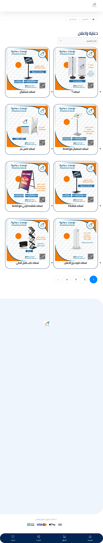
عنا (45, 488)
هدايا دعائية (45, 461)
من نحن (45, 398)
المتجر (45, 389)
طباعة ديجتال (46, 421)
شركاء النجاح (45, 505)
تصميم (46, 465)
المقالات (45, 394)
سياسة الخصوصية (46, 501)
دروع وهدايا (46, 434)
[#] (39, 361)
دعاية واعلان (45, 425)
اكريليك (45, 457)
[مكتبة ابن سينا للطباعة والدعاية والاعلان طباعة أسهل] (94, 5)
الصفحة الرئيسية (45, 385)
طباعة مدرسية (45, 430)
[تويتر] (55, 361)
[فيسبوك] (44, 361)
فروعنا (45, 492)
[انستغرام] (50, 361)
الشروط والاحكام (45, 497)
